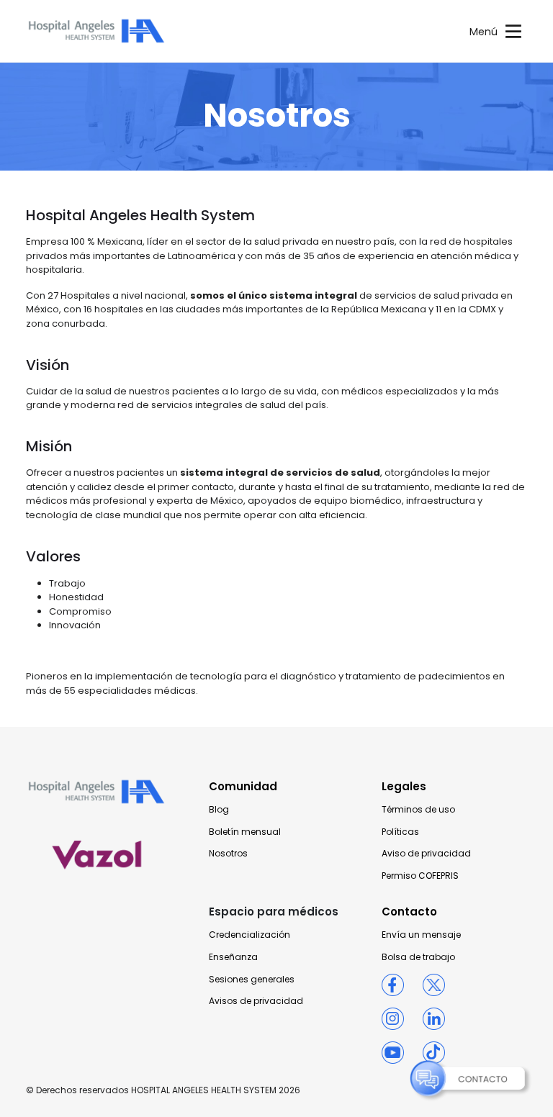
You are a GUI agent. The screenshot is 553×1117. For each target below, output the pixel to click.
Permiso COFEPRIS (420, 876)
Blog (219, 809)
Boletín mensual (245, 832)
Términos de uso (418, 809)
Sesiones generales (252, 979)
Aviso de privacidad (426, 853)
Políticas (400, 832)
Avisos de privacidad (256, 1001)
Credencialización (249, 935)
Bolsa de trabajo (418, 957)
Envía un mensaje (421, 935)
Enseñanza (233, 957)
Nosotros (228, 853)
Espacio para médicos (273, 911)
